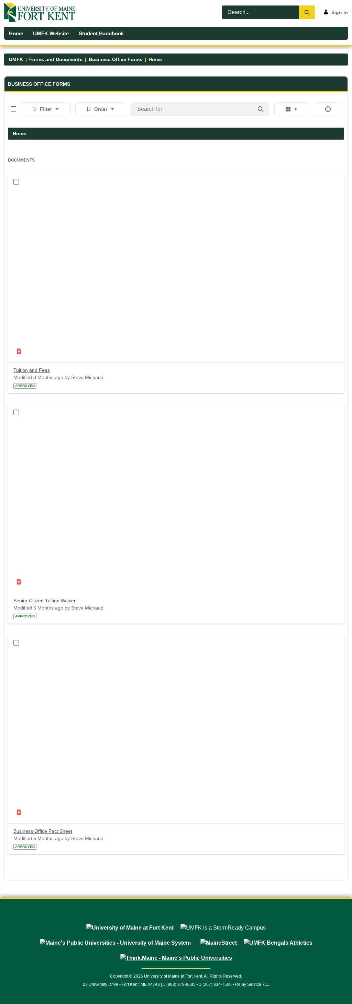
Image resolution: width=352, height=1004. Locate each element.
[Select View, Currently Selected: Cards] (291, 109)
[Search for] (260, 109)
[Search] (307, 12)
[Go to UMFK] (42, 12)
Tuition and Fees (31, 370)
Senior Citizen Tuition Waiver (44, 600)
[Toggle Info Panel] (328, 109)
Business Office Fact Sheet (42, 831)
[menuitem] (16, 33)
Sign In (339, 12)
